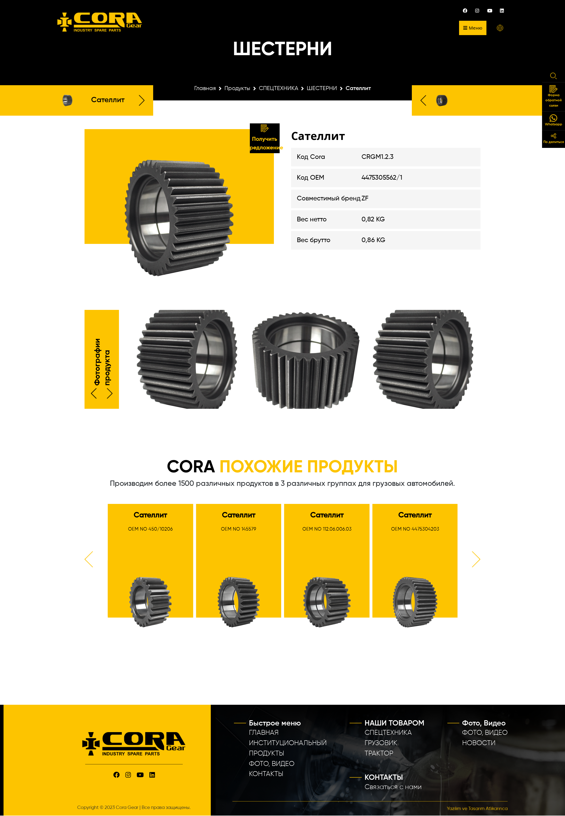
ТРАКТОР (379, 753)
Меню (475, 28)
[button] (500, 28)
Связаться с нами (393, 787)
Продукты (237, 88)
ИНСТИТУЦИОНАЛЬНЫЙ (288, 743)
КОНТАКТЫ (266, 774)
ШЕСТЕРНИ (322, 88)
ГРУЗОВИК (381, 743)
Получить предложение (265, 143)
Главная (205, 88)
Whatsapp (553, 124)
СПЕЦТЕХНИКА (278, 88)
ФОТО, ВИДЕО (271, 764)
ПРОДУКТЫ (266, 753)
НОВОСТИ (478, 743)
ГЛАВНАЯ (264, 732)
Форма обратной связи (553, 100)
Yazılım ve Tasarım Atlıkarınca (477, 809)
